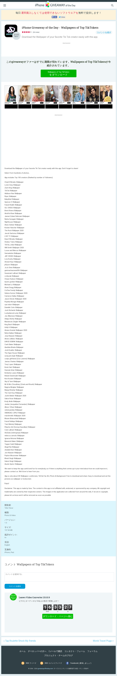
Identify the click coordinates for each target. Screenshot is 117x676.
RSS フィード (31, 663)
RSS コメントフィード (53, 663)
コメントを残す (104, 32)
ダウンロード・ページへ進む (58, 616)
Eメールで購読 (55, 651)
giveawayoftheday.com (45, 668)
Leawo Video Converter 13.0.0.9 (34, 597)
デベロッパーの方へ (37, 651)
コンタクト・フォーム (74, 651)
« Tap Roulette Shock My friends (20, 640)
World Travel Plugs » (103, 640)
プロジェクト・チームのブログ (58, 655)
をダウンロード (58, 73)
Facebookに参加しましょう (81, 663)
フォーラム (92, 651)
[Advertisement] (67, 49)
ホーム (22, 651)
